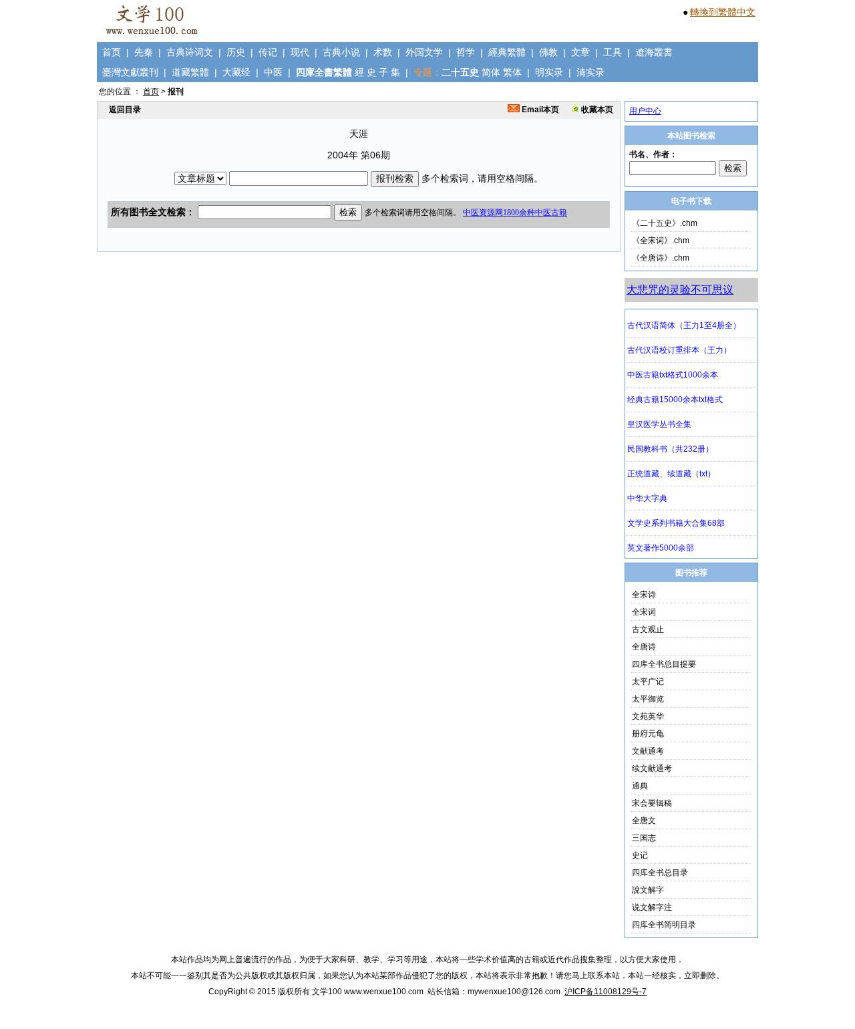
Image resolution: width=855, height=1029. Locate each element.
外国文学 (424, 52)
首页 (111, 52)
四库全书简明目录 (664, 924)
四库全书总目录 (660, 872)
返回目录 (125, 109)
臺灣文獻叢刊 (130, 72)
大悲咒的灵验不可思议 (680, 289)
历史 (235, 52)
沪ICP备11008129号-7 (605, 991)
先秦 (143, 52)
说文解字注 (652, 907)
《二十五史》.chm (664, 223)
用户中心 (645, 111)
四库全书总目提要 (664, 664)
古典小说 (341, 52)
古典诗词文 (189, 52)
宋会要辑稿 (652, 803)
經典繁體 (507, 52)
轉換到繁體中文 (722, 12)
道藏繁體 (190, 72)
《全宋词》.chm (660, 240)
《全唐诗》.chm (660, 258)
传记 (268, 52)
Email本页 (539, 109)
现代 (300, 52)
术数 (382, 52)
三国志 (644, 838)
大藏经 (236, 72)
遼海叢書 (654, 52)
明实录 (549, 72)
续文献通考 (652, 768)
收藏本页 (596, 109)
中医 (273, 72)
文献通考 (648, 751)
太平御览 (648, 699)
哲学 (465, 52)
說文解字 (648, 890)
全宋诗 (644, 594)
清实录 (590, 72)
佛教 (548, 52)
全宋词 (644, 612)
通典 (640, 785)
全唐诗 (644, 646)
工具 (612, 52)
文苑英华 (648, 716)
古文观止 (648, 629)
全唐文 (644, 820)
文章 (580, 52)
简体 (491, 72)
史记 (640, 855)
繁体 (512, 72)
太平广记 (648, 681)
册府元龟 (648, 733)
